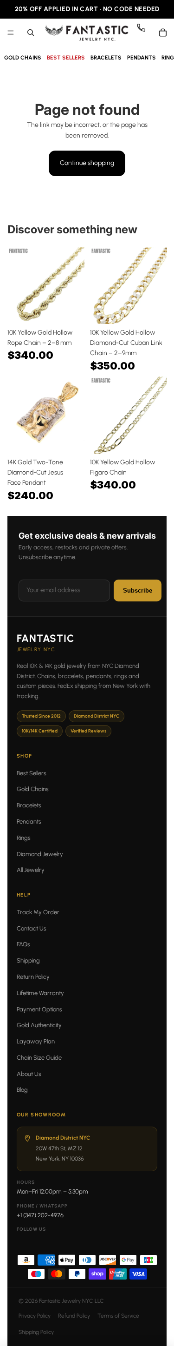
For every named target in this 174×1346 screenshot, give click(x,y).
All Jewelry (31, 869)
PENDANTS (141, 57)
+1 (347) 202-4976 (40, 1215)
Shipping (28, 960)
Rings (24, 837)
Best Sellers (31, 773)
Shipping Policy (36, 1332)
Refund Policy (74, 1316)
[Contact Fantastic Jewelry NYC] (145, 32)
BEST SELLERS (66, 57)
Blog (22, 1089)
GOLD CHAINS (22, 57)
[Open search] (30, 32)
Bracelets (29, 805)
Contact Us (31, 928)
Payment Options (39, 1009)
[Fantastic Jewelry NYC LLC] (86, 32)
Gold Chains (33, 788)
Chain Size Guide (39, 1057)
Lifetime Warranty (40, 993)
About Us (29, 1073)
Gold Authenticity (39, 1025)
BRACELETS (106, 57)
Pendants (29, 821)
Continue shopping (87, 163)
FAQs (23, 944)
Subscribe (137, 590)
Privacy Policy (35, 1316)
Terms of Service (118, 1316)
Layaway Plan (36, 1041)
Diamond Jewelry (40, 854)
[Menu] (10, 32)
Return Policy (33, 976)
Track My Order (38, 912)
